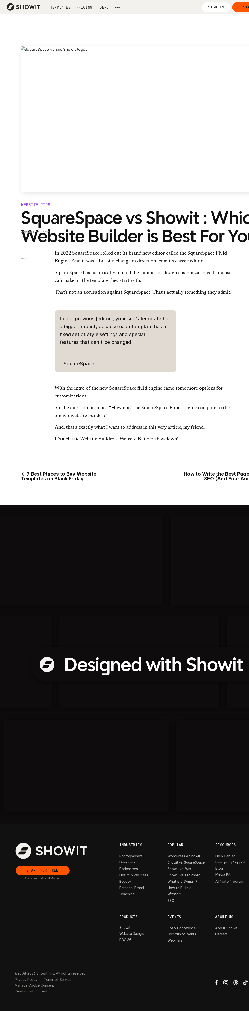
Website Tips (35, 204)
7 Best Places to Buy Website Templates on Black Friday (58, 476)
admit (224, 292)
